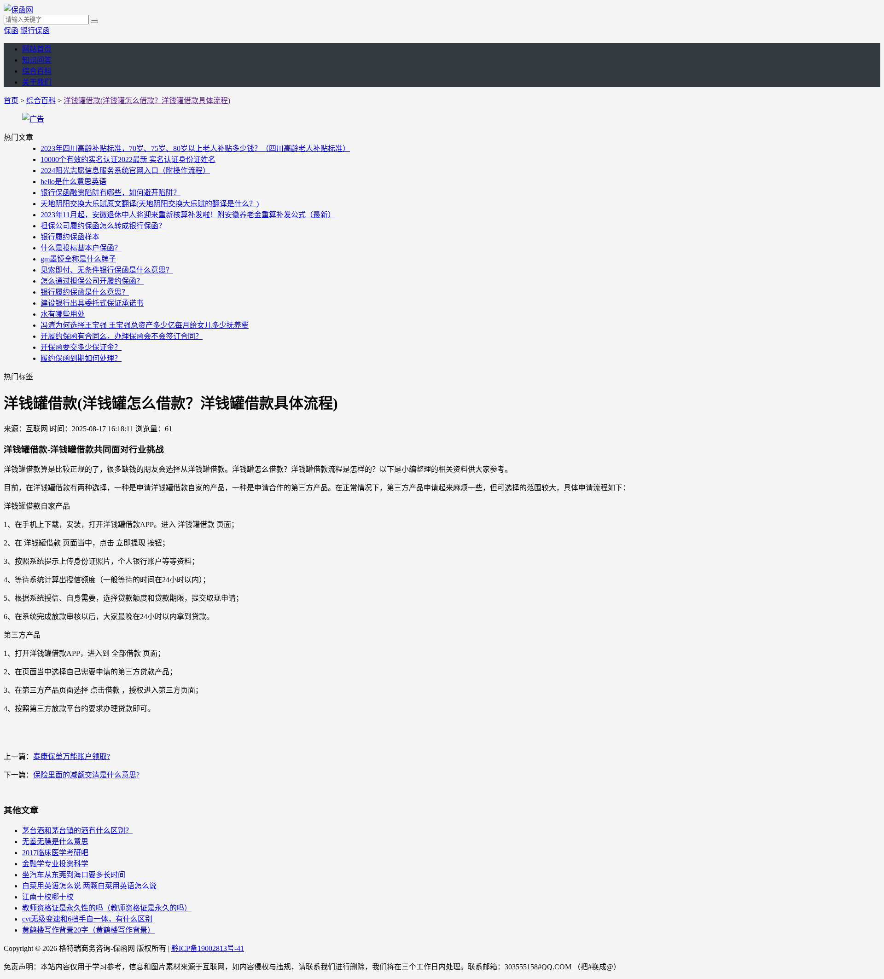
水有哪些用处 (63, 314)
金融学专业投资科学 (55, 864)
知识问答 (37, 60)
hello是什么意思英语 (73, 181)
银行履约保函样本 (70, 237)
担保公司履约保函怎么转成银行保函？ (103, 226)
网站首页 (37, 49)
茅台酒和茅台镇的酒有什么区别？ (77, 830)
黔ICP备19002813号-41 (207, 948)
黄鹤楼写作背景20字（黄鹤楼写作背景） (88, 930)
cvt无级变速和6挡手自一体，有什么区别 (87, 919)
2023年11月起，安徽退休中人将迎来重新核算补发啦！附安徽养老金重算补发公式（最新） (188, 215)
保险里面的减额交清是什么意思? (86, 775)
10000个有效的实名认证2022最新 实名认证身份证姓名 (128, 159)
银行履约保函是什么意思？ (85, 292)
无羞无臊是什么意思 (55, 842)
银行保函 (35, 31)
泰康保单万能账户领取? (71, 756)
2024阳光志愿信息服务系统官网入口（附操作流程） (125, 170)
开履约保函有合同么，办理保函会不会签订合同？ (122, 336)
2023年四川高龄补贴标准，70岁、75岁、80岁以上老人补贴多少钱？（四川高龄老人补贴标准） (195, 148)
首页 (11, 100)
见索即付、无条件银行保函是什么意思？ (107, 270)
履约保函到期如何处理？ (81, 358)
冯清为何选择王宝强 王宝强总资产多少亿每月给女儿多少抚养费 (145, 325)
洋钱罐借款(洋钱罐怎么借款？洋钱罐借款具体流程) (147, 100)
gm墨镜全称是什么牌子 (78, 259)
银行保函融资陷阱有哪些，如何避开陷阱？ (110, 193)
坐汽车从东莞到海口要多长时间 (73, 875)
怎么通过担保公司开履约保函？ (92, 281)
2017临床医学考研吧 (55, 853)
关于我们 (37, 82)
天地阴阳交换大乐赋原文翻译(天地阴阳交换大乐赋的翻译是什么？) (150, 204)
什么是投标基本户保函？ (81, 248)
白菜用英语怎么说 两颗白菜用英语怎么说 (89, 886)
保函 (11, 31)
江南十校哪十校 (48, 897)
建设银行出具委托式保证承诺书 (92, 303)
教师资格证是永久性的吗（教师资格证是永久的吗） (107, 908)
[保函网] (18, 10)
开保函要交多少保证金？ (81, 347)
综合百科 (37, 71)
